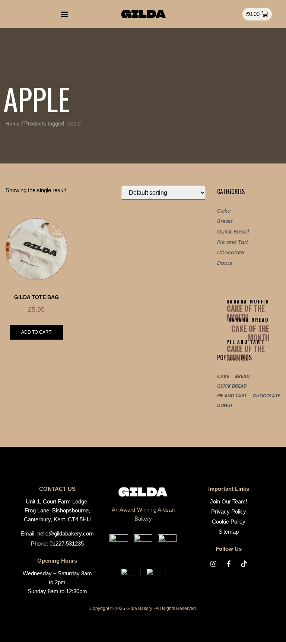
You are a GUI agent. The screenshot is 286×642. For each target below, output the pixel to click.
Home (13, 124)
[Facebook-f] (228, 564)
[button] (64, 14)
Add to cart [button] (36, 332)
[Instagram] (213, 564)
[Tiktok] (244, 564)
